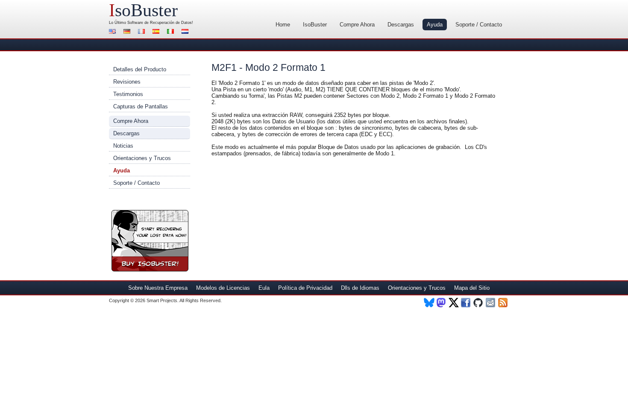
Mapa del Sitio (472, 288)
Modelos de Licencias (223, 288)
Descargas (400, 24)
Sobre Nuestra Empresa (158, 288)
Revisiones (127, 82)
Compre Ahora (357, 24)
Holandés (186, 32)
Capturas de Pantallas (140, 106)
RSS (503, 302)
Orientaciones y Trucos (142, 158)
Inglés (113, 32)
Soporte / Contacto (478, 24)
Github (478, 302)
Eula (264, 288)
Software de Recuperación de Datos (159, 22)
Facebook (466, 302)
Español (157, 32)
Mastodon (441, 302)
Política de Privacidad (305, 288)
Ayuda (435, 24)
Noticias (123, 146)
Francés (142, 32)
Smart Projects (162, 300)
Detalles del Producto (139, 69)
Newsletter (491, 302)
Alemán (128, 32)
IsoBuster (315, 24)
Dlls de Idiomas (360, 288)
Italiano (171, 32)
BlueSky (429, 302)
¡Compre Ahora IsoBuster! (150, 240)
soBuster (143, 10)
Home (283, 24)
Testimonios (128, 94)
